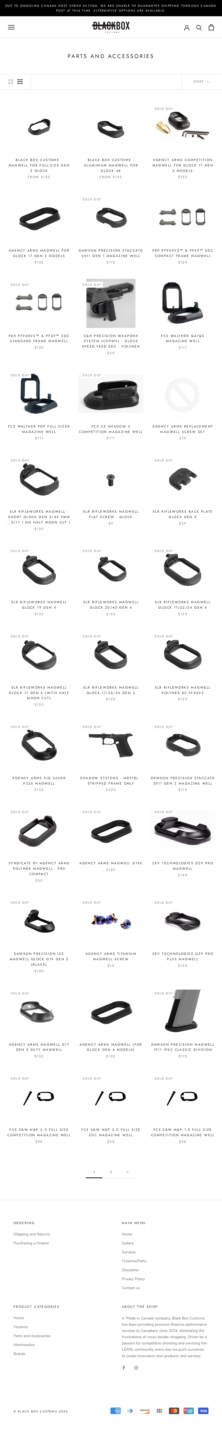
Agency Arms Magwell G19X (111, 863)
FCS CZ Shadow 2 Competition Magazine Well (111, 429)
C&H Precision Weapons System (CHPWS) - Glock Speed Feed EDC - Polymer (111, 341)
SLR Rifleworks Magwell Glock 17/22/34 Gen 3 (111, 690)
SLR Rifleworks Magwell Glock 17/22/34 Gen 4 (183, 605)
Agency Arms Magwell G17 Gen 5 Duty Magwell (39, 1047)
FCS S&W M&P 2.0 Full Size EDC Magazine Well (111, 1132)
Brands (19, 1353)
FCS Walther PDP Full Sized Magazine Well (39, 429)
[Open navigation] (11, 27)
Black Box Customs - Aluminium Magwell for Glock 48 (111, 165)
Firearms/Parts (134, 1261)
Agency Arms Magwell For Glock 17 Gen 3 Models (39, 253)
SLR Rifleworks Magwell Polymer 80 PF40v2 (183, 690)
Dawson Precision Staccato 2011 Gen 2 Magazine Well (183, 781)
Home (127, 1234)
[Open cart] (211, 27)
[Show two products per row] (10, 81)
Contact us (131, 1287)
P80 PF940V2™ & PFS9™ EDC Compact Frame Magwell (183, 253)
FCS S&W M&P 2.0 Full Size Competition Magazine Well (39, 1132)
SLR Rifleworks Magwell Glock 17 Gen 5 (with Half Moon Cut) (39, 693)
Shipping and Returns (32, 1234)
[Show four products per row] (20, 81)
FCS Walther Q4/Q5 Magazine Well (182, 338)
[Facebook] (124, 1367)
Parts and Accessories (32, 1335)
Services (129, 1252)
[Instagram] (136, 1367)
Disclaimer (130, 1270)
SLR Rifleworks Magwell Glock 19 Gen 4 (39, 605)
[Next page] (127, 1172)
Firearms (21, 1327)
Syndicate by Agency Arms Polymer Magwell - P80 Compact (39, 868)
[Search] (199, 27)
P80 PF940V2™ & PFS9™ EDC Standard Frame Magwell (39, 338)
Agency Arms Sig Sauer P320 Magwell (39, 781)
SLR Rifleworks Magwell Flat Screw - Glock (111, 514)
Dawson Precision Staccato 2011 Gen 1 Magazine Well (111, 253)
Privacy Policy (133, 1279)
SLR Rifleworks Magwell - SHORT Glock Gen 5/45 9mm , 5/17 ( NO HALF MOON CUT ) (39, 517)
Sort (200, 81)
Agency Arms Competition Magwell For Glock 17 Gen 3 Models (183, 165)
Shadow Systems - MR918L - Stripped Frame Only (111, 781)
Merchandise (24, 1344)
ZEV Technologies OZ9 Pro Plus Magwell (183, 956)
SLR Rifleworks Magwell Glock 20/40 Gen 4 (111, 605)
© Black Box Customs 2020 (41, 1411)
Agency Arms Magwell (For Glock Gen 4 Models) (111, 1047)
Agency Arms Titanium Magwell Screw (111, 956)
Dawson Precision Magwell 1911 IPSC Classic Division (183, 1047)
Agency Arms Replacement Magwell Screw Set (182, 429)
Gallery (128, 1243)
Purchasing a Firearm (31, 1243)
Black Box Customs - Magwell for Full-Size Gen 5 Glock (39, 165)
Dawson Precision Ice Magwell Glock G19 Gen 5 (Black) (39, 959)
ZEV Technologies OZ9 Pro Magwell (183, 866)
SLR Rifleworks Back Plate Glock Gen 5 (183, 514)
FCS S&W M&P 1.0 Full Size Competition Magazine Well (183, 1132)
